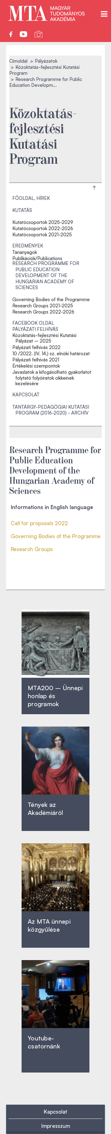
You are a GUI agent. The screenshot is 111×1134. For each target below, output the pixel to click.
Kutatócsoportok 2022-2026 (42, 228)
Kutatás (22, 210)
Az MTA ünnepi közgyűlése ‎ (49, 925)
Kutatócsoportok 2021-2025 (42, 235)
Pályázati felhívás (35, 329)
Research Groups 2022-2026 (43, 312)
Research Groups (32, 549)
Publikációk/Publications (37, 258)
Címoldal (18, 61)
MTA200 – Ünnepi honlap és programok (55, 696)
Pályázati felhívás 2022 (36, 347)
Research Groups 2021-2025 (42, 306)
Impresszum (55, 1126)
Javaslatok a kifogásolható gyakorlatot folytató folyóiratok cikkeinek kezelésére (51, 377)
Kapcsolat (25, 395)
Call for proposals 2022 (39, 523)
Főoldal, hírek (31, 198)
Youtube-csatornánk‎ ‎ (44, 1042)
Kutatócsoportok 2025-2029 (42, 222)
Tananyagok (24, 252)
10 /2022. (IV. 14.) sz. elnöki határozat (51, 353)
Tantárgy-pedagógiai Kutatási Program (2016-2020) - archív (50, 410)
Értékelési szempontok (36, 366)
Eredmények (27, 246)
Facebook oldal (33, 323)
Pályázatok (46, 61)
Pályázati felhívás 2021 (35, 360)
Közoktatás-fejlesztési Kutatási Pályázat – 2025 (44, 338)
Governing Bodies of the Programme (51, 299)
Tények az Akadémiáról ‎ (45, 808)
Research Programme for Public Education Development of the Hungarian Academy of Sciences (45, 275)
